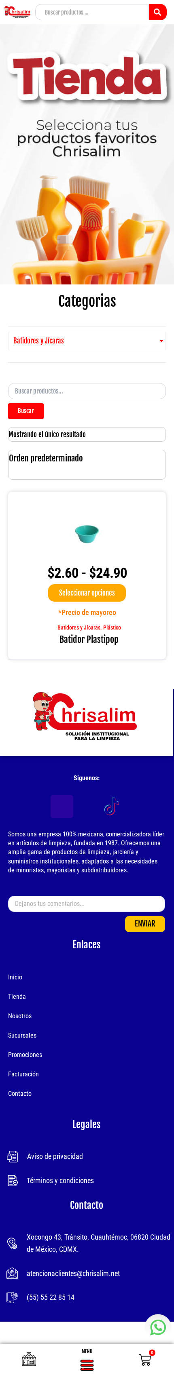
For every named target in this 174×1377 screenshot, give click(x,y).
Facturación (23, 1074)
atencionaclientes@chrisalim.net (73, 1273)
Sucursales (22, 1035)
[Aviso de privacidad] (12, 1156)
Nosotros (20, 1016)
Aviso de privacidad (55, 1156)
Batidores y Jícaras (78, 627)
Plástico (112, 627)
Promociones (25, 1055)
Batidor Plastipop (89, 639)
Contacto (20, 1093)
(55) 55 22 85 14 (50, 1297)
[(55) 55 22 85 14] (12, 1297)
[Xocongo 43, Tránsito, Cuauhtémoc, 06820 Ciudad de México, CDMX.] (12, 1243)
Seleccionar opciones (87, 593)
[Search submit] (158, 12)
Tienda (17, 996)
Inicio (15, 977)
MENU (87, 1351)
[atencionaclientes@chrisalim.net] (12, 1273)
